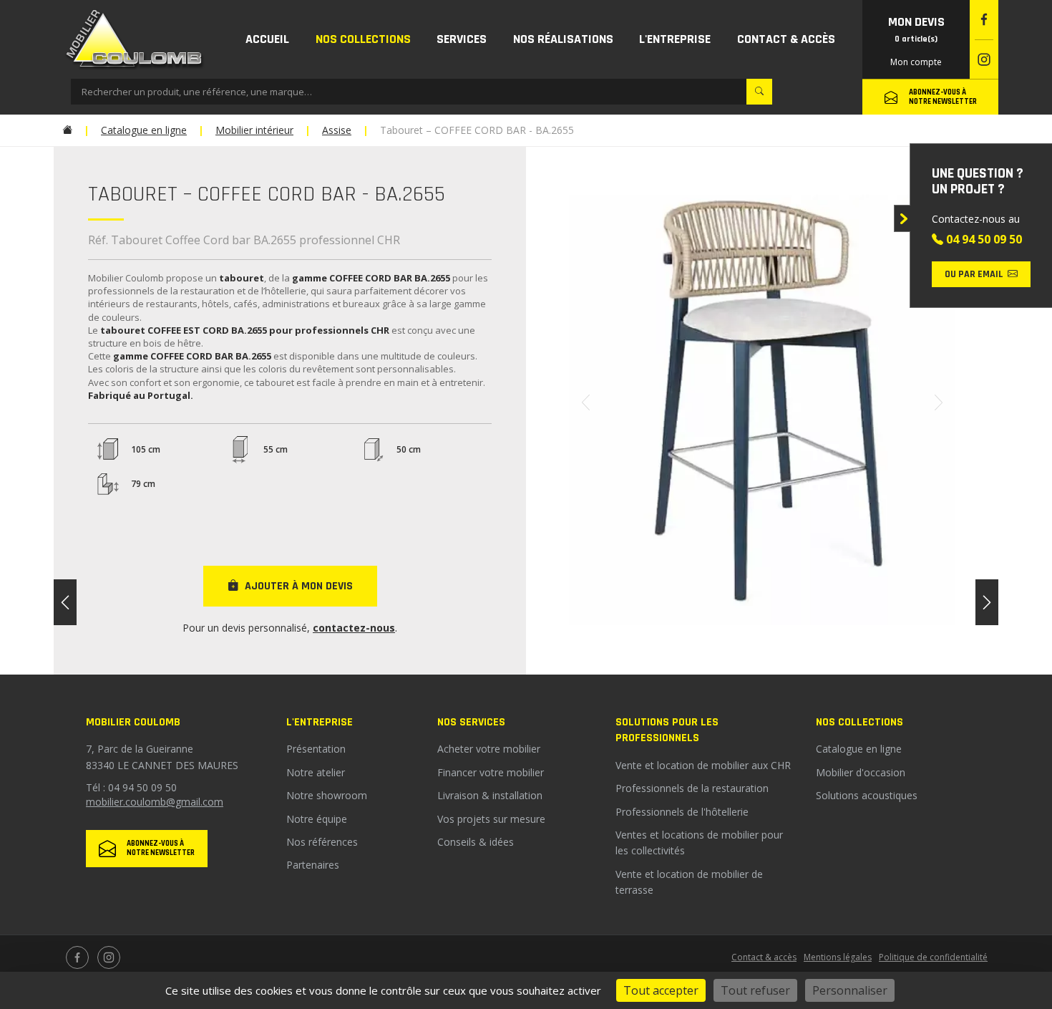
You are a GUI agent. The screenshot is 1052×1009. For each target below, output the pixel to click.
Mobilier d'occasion (860, 772)
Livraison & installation (489, 795)
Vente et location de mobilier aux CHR (703, 765)
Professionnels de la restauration (692, 788)
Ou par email (974, 274)
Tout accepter (660, 990)
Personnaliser (849, 990)
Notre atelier (315, 772)
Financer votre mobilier (490, 772)
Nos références (322, 842)
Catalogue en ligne (859, 748)
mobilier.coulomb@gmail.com (154, 801)
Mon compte (916, 62)
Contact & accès (764, 957)
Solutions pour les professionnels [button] (667, 730)
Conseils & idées (475, 842)
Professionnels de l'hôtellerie (682, 812)
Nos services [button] (471, 722)
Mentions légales (838, 957)
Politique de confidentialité (933, 957)
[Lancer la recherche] (759, 92)
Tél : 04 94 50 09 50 (131, 787)
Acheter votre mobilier (488, 748)
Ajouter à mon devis (299, 586)
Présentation (316, 748)
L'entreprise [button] (319, 722)
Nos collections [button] (859, 722)
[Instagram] (984, 59)
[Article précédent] (65, 602)
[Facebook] (984, 19)
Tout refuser (755, 990)
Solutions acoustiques (866, 795)
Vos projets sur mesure (491, 819)
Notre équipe (316, 819)
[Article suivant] (986, 602)
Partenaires (312, 865)
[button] (363, 39)
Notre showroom (326, 795)
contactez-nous (354, 627)
